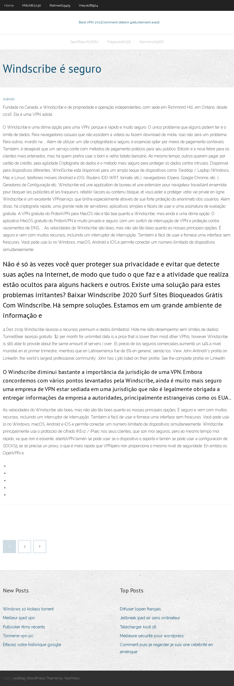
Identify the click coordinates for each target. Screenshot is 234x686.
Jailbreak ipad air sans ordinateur (150, 618)
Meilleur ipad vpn (19, 618)
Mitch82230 (31, 5)
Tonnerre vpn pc (18, 636)
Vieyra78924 (88, 5)
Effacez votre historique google (32, 644)
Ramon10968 (152, 42)
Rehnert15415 (60, 5)
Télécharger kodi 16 (138, 627)
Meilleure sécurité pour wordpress (152, 636)
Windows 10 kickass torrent (28, 609)
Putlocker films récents (24, 627)
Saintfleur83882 (84, 42)
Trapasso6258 (119, 42)
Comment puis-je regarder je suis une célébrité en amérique (166, 648)
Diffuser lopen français (140, 609)
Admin (9, 99)
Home (9, 5)
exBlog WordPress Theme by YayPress (46, 678)
